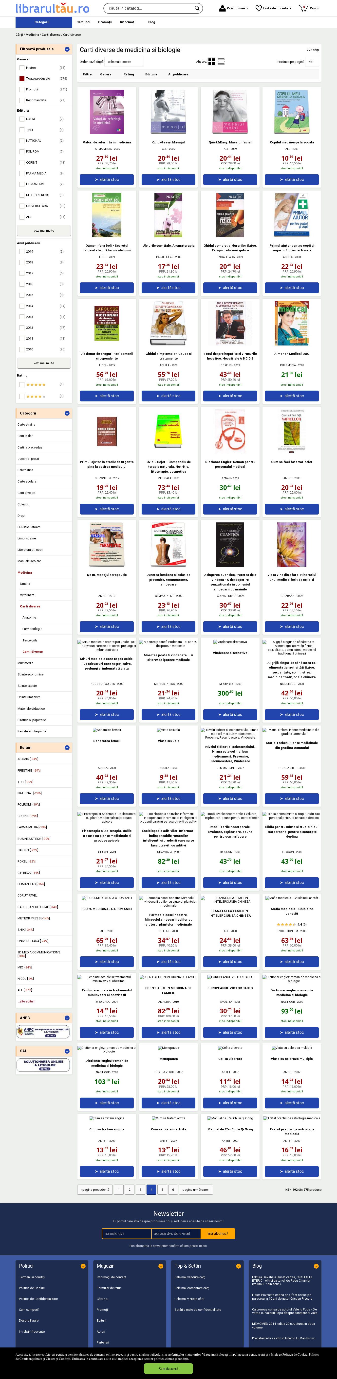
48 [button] (310, 62)
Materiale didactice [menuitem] (31, 708)
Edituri (101, 1320)
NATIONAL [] (30, 793)
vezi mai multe (44, 230)
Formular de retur (109, 1288)
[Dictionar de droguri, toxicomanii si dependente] (107, 344)
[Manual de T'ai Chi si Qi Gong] (230, 1118)
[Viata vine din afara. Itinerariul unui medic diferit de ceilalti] (292, 566)
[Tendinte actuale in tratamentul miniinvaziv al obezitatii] (106, 981)
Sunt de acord (168, 1368)
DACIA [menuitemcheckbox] (45, 119)
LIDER (103, 257)
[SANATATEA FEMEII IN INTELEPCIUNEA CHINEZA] (230, 901)
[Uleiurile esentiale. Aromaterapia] (168, 236)
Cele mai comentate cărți (191, 1288)
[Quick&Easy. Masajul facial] (230, 133)
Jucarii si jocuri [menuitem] (28, 459)
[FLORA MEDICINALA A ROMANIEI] (107, 898)
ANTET (287, 478)
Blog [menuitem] (151, 22)
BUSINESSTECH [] (34, 839)
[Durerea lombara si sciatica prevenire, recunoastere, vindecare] (168, 566)
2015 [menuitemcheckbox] (45, 295)
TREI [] (25, 782)
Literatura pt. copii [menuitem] (30, 550)
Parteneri (103, 1342)
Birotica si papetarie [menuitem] (32, 720)
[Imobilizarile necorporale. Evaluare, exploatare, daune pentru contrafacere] (230, 818)
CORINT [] (28, 816)
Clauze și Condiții (58, 1358)
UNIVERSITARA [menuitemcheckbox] (45, 206)
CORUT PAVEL (27, 895)
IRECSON (226, 852)
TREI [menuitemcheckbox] (45, 130)
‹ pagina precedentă (95, 1189)
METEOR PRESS (164, 684)
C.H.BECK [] (29, 873)
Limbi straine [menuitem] (27, 538)
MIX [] (25, 967)
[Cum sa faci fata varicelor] (292, 452)
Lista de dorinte (275, 8)
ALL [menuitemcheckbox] (45, 217)
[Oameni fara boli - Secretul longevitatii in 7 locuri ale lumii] (107, 236)
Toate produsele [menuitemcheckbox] (46, 78)
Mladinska (226, 684)
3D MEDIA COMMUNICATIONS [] (39, 954)
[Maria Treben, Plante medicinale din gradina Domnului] (291, 734)
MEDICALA (164, 478)
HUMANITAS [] (31, 884)
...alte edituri (26, 1001)
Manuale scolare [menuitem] (29, 561)
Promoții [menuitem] (105, 22)
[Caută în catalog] (197, 8)
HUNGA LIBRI (288, 768)
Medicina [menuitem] (25, 572)
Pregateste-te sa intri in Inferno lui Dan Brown (284, 1338)
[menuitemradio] (221, 61)
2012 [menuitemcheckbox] (45, 327)
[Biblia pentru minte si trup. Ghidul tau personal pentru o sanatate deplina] (291, 818)
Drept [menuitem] (21, 515)
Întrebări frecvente (32, 1331)
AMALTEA (164, 1001)
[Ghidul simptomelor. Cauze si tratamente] (168, 344)
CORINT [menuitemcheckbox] (45, 162)
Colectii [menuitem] (23, 504)
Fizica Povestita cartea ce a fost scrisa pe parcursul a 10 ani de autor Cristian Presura (282, 1296)
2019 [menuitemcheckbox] (45, 251)
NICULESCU (288, 684)
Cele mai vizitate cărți (189, 1299)
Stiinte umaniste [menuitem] (29, 697)
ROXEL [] (27, 861)
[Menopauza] (168, 1048)
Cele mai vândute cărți (190, 1277)
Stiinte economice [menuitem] (30, 674)
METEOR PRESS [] (34, 918)
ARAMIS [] (28, 759)
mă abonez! (218, 1233)
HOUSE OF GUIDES (103, 684)
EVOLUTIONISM (288, 931)
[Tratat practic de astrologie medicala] (291, 1118)
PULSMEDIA (288, 365)
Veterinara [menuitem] (27, 595)
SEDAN (226, 478)
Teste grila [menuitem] (29, 640)
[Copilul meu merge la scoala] (292, 133)
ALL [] (25, 990)
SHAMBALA (164, 852)
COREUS (226, 365)
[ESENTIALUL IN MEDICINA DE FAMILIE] (168, 977)
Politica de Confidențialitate (38, 1299)
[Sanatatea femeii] (107, 730)
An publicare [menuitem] (178, 74)
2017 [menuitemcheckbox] (45, 273)
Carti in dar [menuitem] (25, 436)
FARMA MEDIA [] (32, 827)
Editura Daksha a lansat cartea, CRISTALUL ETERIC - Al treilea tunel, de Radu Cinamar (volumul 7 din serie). (282, 1280)
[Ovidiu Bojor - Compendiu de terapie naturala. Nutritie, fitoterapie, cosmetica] (168, 452)
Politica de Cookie (294, 1354)
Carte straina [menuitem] (26, 424)
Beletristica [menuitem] (25, 470)
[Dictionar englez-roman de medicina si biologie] (291, 981)
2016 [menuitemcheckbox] (45, 284)
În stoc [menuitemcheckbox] (45, 67)
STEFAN (103, 851)
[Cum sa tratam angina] (107, 1118)
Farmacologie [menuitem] (32, 629)
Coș (310, 7)
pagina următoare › (196, 1189)
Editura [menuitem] (151, 74)
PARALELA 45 (164, 257)
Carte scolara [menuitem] (27, 481)
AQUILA (288, 257)
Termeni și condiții (32, 1277)
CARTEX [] (28, 850)
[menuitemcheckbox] (45, 385)
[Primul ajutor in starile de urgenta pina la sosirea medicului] (107, 452)
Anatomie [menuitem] (29, 617)
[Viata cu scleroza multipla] (292, 1048)
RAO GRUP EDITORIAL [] (38, 907)
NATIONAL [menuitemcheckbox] (45, 140)
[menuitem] (44, 22)
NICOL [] (26, 979)
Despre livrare (28, 1320)
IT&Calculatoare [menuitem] (29, 527)
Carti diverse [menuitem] (26, 493)
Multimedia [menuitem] (25, 663)
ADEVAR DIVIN (226, 596)
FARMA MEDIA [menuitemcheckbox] (45, 173)
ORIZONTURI (103, 478)
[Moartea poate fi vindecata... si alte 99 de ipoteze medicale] (168, 646)
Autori (101, 1331)
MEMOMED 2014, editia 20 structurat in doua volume (283, 1325)
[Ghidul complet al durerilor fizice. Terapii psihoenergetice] (230, 236)
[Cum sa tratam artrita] (168, 1118)
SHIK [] (26, 929)
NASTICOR (288, 1001)
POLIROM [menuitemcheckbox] (45, 151)
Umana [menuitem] (25, 584)
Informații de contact (111, 1277)
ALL (164, 149)
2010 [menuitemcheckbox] (45, 349)
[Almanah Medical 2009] (292, 344)
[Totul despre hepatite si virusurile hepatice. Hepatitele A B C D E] (230, 344)
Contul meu (236, 8)
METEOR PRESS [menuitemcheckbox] (45, 195)
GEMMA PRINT (164, 596)
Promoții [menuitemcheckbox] (46, 89)
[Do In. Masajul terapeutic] (107, 566)
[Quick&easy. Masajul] (168, 133)
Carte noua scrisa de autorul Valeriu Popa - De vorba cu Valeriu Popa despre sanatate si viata (285, 1311)
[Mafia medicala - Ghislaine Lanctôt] (291, 898)
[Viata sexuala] (168, 730)
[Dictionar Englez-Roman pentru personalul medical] (230, 452)
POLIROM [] (29, 804)
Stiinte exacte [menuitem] (27, 686)
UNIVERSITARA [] (33, 941)
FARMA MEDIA (103, 149)
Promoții (103, 1309)
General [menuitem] (106, 74)
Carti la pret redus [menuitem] (30, 447)
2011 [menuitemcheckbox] (45, 338)
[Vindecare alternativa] (230, 642)
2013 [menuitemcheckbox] (45, 317)
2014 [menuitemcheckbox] (45, 306)
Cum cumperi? (29, 1309)
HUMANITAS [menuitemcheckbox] (45, 184)
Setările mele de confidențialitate (197, 1309)
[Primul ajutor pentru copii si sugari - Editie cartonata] (292, 236)
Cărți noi (102, 1299)
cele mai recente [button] (119, 62)
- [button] (67, 49)
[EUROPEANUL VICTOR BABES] (230, 977)
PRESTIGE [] (29, 770)
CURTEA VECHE (164, 1072)
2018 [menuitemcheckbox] (45, 262)
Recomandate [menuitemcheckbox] (45, 100)
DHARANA (287, 596)
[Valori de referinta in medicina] (107, 133)
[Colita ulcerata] (230, 1048)
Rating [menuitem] (129, 74)
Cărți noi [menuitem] (83, 22)
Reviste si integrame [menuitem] (32, 731)
